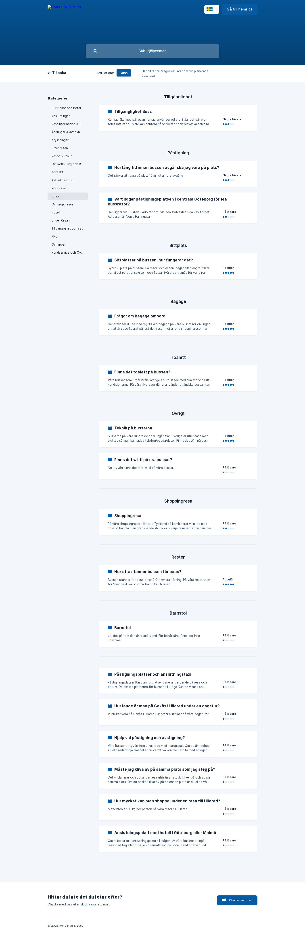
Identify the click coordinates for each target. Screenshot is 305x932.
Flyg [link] (55, 236)
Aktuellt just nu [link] (62, 180)
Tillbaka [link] (59, 73)
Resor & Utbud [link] (62, 156)
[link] (178, 118)
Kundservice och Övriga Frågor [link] (70, 252)
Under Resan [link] (61, 220)
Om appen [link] (59, 244)
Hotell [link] (56, 212)
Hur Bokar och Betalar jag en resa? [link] (70, 108)
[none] (64, 10)
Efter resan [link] (60, 148)
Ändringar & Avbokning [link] (68, 132)
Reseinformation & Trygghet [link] (70, 124)
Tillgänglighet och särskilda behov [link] (70, 228)
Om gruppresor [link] (62, 204)
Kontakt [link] (57, 172)
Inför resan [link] (59, 188)
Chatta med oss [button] (240, 900)
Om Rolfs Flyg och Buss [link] (69, 164)
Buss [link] (55, 196)
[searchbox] (152, 51)
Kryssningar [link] (60, 140)
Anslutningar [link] (61, 116)
